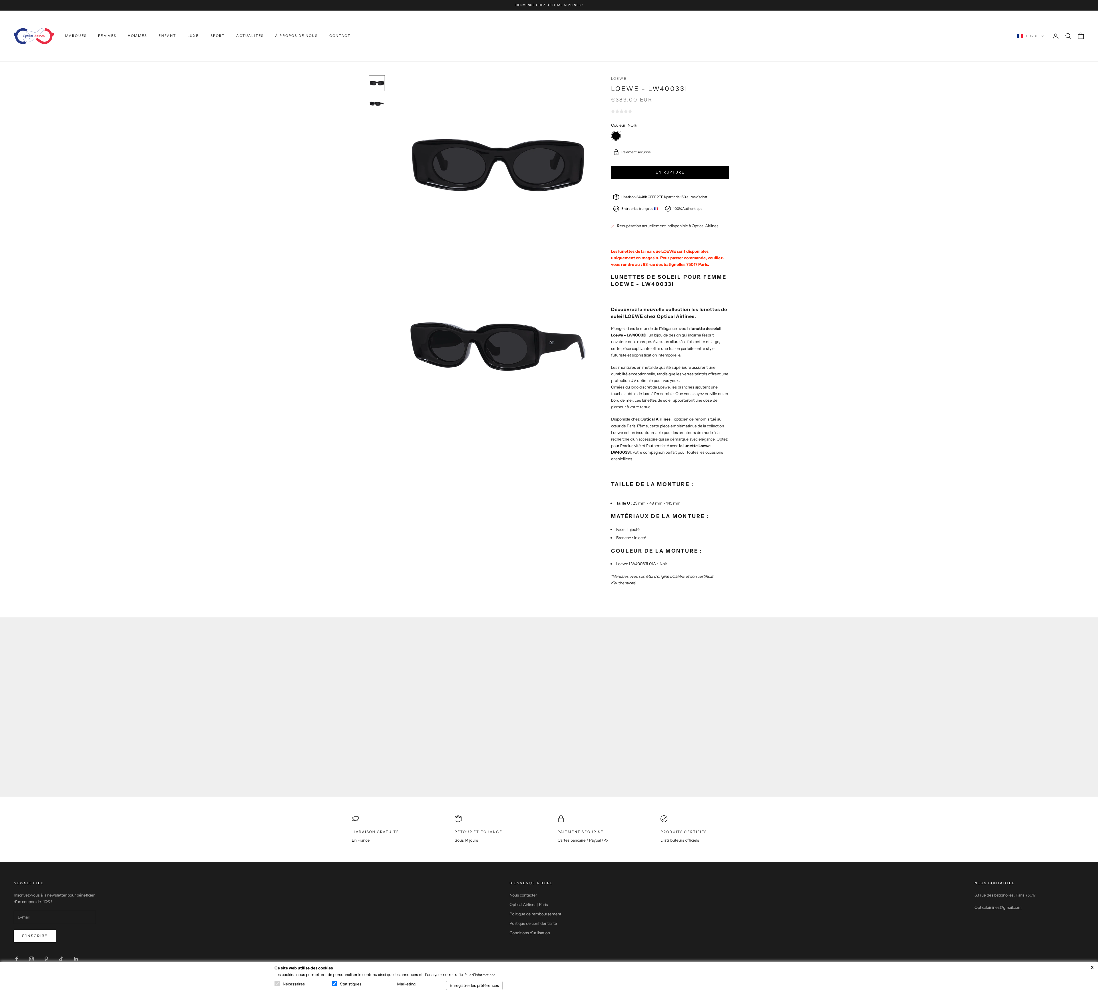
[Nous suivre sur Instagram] (31, 959)
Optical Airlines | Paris (529, 904)
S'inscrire (34, 935)
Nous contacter (523, 895)
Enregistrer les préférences (474, 985)
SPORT (217, 35)
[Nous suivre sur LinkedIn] (76, 959)
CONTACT (340, 35)
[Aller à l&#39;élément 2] (377, 104)
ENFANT (167, 35)
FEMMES (107, 35)
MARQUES (76, 35)
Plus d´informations (479, 975)
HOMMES (137, 35)
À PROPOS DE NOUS (296, 35)
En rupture (670, 172)
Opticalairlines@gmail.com (998, 907)
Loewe (619, 78)
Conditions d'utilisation (530, 932)
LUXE (193, 35)
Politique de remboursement (535, 914)
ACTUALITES (250, 35)
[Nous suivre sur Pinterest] (46, 959)
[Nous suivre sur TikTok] (61, 959)
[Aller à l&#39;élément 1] (377, 83)
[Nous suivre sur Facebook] (16, 959)
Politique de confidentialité (533, 923)
